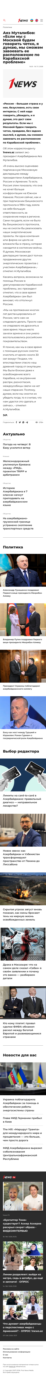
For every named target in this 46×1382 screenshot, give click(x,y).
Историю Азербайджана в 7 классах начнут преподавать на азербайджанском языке (15, 497)
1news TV (6, 1215)
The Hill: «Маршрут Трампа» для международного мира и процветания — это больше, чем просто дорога (22, 1135)
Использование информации (16, 1352)
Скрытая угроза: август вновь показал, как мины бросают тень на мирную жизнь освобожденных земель (22, 914)
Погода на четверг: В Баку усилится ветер (17, 446)
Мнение (6, 456)
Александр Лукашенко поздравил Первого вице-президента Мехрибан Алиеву (22, 593)
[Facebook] (16, 422)
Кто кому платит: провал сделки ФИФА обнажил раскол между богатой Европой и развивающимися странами (22, 1030)
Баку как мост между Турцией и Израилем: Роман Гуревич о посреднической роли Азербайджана (23, 735)
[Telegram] (27, 422)
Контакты (7, 1358)
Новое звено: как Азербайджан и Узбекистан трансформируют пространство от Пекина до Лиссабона (21, 857)
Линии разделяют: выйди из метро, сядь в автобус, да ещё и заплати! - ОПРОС (23, 1278)
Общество (7, 439)
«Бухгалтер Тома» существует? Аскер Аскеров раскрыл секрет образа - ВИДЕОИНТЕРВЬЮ (22, 1225)
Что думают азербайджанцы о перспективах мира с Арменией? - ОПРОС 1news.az (23, 1327)
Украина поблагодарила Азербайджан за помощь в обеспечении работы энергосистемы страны (21, 1105)
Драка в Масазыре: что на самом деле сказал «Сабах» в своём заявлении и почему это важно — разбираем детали (22, 971)
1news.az (12, 1366)
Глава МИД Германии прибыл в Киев (22, 1120)
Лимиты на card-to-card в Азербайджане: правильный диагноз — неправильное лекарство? (22, 800)
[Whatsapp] (23, 422)
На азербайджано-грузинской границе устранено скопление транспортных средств (18, 523)
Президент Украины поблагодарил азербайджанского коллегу (21, 687)
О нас (5, 1355)
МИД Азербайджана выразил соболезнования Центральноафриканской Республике (22, 1153)
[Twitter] (20, 422)
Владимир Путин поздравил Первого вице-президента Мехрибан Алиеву (22, 641)
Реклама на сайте (11, 1349)
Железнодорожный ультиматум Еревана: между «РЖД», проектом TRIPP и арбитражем (17, 468)
